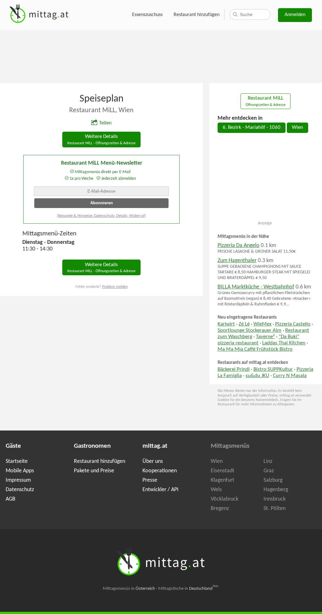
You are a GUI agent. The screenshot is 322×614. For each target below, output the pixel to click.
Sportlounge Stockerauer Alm (249, 330)
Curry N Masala (290, 375)
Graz (269, 471)
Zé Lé (244, 324)
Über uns (152, 461)
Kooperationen (159, 471)
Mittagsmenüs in (129, 588)
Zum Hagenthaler (237, 260)
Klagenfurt (222, 480)
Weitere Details (101, 139)
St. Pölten (275, 508)
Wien (297, 127)
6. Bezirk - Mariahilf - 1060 (251, 127)
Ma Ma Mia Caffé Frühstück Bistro (255, 349)
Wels (216, 489)
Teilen (105, 123)
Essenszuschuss (147, 14)
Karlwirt (226, 324)
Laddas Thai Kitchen (283, 343)
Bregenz (220, 508)
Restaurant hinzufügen (196, 14)
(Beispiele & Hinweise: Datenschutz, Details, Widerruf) (101, 216)
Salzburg (273, 480)
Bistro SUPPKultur (273, 369)
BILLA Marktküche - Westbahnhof (256, 287)
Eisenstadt (222, 471)
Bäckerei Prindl (234, 369)
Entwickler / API (160, 489)
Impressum (18, 480)
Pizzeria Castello (292, 324)
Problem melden (115, 287)
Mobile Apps (20, 471)
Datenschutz (20, 489)
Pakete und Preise (94, 471)
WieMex (262, 324)
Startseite (17, 461)
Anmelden (295, 14)
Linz (268, 461)
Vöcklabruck (224, 499)
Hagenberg (276, 489)
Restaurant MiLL (266, 101)
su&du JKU (257, 375)
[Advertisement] (161, 55)
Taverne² (265, 336)
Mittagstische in (188, 588)
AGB (10, 499)
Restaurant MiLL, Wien (101, 110)
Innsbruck (275, 499)
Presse (149, 480)
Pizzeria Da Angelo (238, 245)
